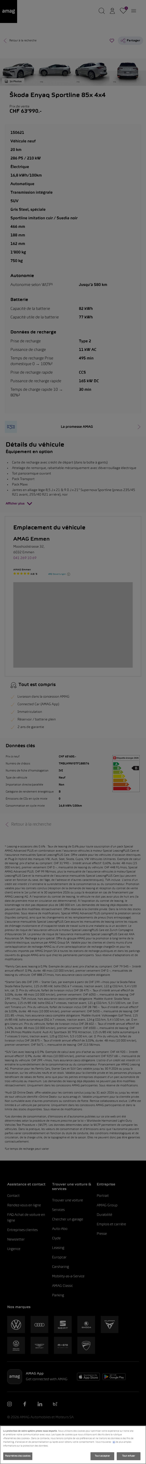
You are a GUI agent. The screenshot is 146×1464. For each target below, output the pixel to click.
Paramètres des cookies (17, 1456)
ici (114, 1442)
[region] (73, 1445)
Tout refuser (128, 1456)
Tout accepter (102, 1456)
